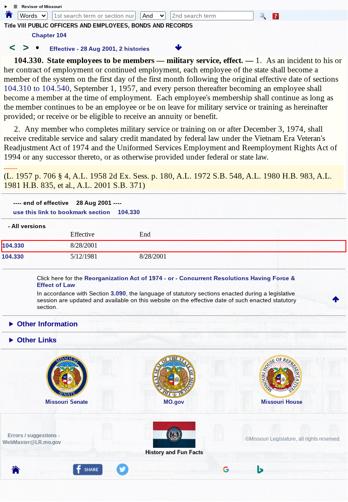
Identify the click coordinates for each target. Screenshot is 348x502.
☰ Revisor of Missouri (35, 6)
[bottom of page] (178, 48)
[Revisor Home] (15, 471)
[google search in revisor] (226, 470)
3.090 (118, 293)
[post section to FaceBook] (88, 473)
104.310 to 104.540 (37, 88)
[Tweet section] (122, 473)
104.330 (13, 245)
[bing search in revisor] (260, 471)
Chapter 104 (49, 35)
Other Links (36, 340)
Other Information (47, 324)
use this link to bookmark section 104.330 (76, 212)
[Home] (9, 15)
